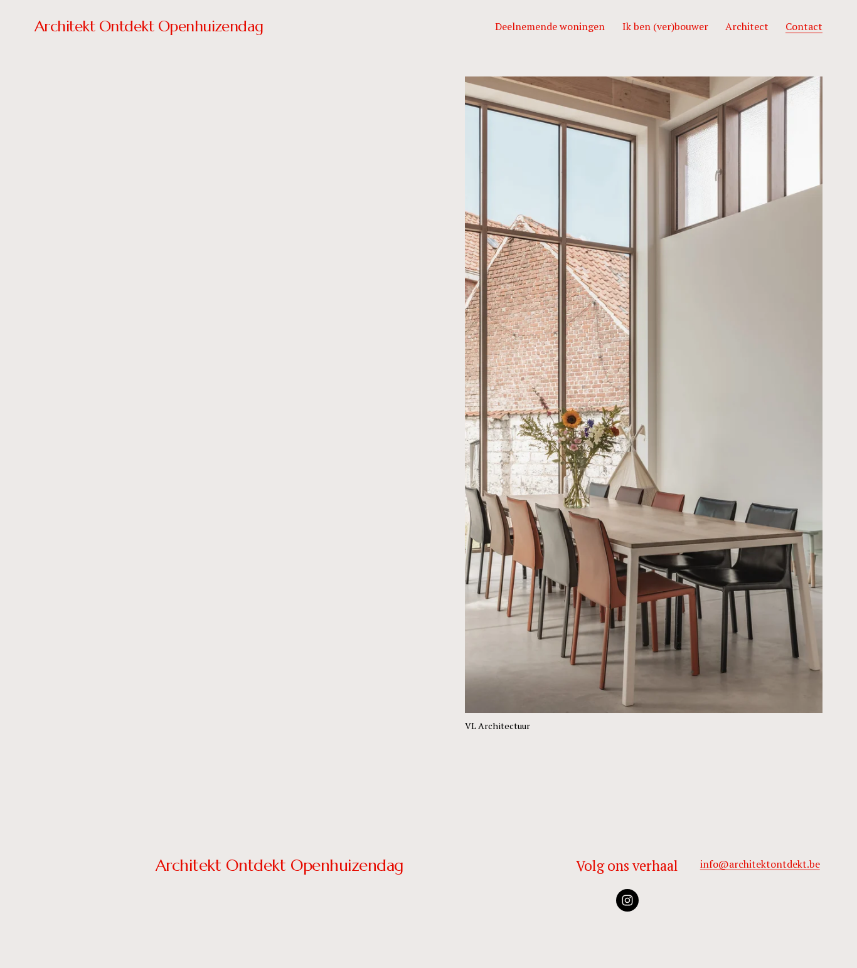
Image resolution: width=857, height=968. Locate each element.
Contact (803, 26)
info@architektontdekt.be (760, 864)
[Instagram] (627, 900)
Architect (747, 26)
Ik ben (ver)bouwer (665, 26)
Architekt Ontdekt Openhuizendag (149, 26)
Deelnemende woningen (550, 26)
